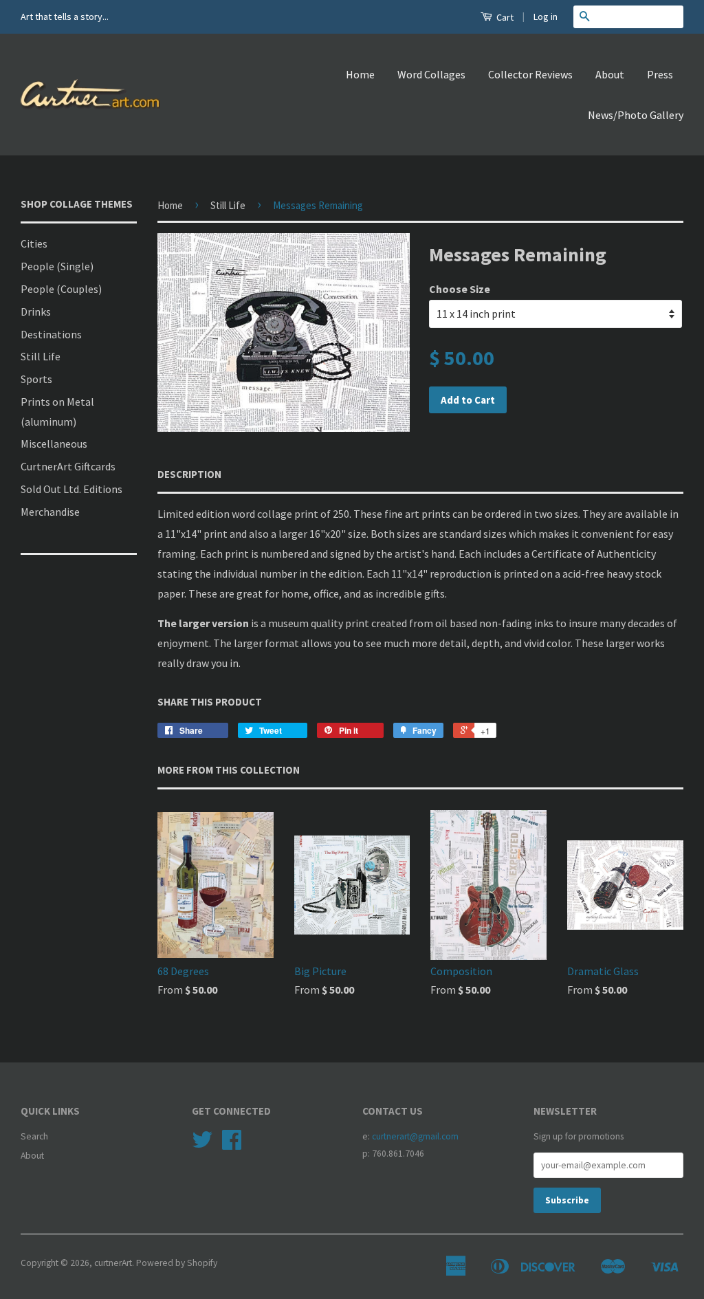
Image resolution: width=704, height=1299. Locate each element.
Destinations (51, 334)
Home (360, 74)
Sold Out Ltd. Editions (71, 489)
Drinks (36, 311)
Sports (36, 379)
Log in (546, 16)
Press (660, 74)
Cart (504, 17)
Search (34, 1136)
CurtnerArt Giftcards (68, 466)
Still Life (40, 356)
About (609, 74)
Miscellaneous (54, 443)
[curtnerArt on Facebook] (231, 1144)
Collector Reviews (530, 74)
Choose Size (459, 289)
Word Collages (431, 74)
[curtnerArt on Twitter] (202, 1144)
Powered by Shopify (176, 1263)
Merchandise (50, 511)
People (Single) (57, 266)
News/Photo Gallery (635, 115)
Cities (34, 243)
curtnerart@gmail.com (415, 1136)
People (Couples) (61, 289)
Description (189, 474)
